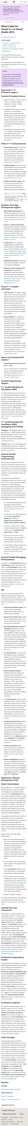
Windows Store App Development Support (12, 49)
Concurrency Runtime (16, 471)
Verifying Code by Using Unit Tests (11, 949)
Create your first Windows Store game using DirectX (15, 251)
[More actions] (25, 22)
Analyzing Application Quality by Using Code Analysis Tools (13, 902)
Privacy (10, 1119)
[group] (15, 198)
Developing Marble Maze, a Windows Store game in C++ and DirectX (15, 255)
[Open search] (21, 2)
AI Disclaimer (4, 1117)
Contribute (4, 1119)
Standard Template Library (9, 45)
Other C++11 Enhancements (9, 47)
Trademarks (4, 1124)
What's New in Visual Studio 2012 (10, 1089)
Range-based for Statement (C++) (13, 162)
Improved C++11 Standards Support (11, 43)
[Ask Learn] (23, 22)
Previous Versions (14, 1117)
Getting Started (9, 22)
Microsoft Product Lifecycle (11, 10)
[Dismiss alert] (26, 6)
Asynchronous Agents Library (14, 535)
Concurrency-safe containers (12, 526)
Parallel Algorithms (9, 514)
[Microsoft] (14, 2)
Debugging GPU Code (7, 441)
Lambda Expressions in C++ (14, 178)
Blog (21, 1117)
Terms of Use (20, 1121)
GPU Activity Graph (9, 450)
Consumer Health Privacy (7, 1121)
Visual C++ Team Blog (7, 1096)
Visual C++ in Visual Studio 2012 (10, 1099)
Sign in (25, 2)
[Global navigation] (1, 2)
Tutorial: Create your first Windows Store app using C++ (15, 219)
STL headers (17, 100)
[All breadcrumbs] (2, 22)
